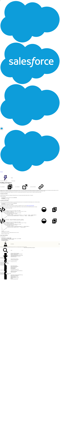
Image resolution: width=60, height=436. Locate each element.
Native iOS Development (26, 247)
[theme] (44, 209)
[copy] (54, 209)
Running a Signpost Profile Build (30, 205)
